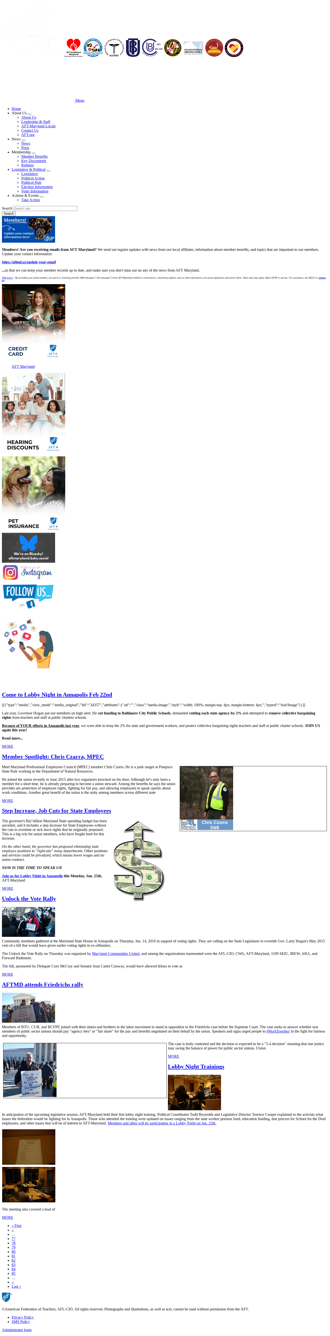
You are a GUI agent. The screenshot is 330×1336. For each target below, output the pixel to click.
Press (25, 148)
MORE (7, 746)
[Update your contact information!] (165, 230)
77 (13, 1239)
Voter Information (34, 191)
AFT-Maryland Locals (38, 126)
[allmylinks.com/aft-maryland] (165, 642)
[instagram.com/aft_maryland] (165, 573)
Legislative (29, 174)
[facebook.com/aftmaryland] (165, 596)
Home (16, 109)
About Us (28, 117)
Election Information (37, 187)
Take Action (30, 200)
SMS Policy (21, 1322)
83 (13, 1265)
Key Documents (33, 161)
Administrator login (17, 1330)
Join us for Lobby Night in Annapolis (32, 876)
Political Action (33, 178)
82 (13, 1260)
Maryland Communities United (115, 954)
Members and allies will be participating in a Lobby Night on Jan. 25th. (162, 1123)
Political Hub (31, 182)
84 (13, 1269)
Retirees (27, 165)
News (25, 143)
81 (13, 1256)
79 (13, 1247)
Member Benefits (34, 156)
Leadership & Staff (35, 122)
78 (13, 1243)
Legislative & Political (28, 169)
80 (13, 1252)
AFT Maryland (23, 366)
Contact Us (29, 130)
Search (7, 208)
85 (13, 1273)
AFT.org (28, 135)
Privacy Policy (23, 1317)
